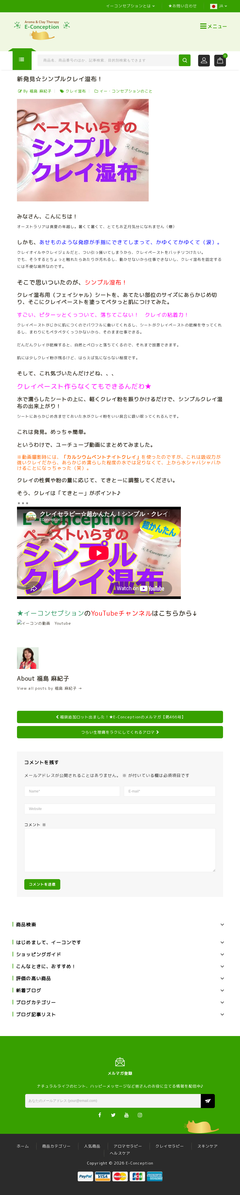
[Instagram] (140, 1114)
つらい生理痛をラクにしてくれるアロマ (118, 732)
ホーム (23, 1146)
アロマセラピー (128, 1146)
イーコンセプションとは (128, 5)
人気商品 (92, 1146)
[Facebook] (99, 1114)
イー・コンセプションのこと (126, 91)
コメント (35, 824)
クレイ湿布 (76, 91)
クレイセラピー (169, 1146)
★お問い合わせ (182, 5)
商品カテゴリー (56, 1146)
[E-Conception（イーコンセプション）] (42, 29)
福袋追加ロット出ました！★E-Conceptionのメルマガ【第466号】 (123, 717)
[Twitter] (113, 1114)
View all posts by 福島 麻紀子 (49, 688)
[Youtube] (126, 1114)
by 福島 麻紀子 (37, 91)
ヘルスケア (120, 1153)
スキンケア (207, 1146)
